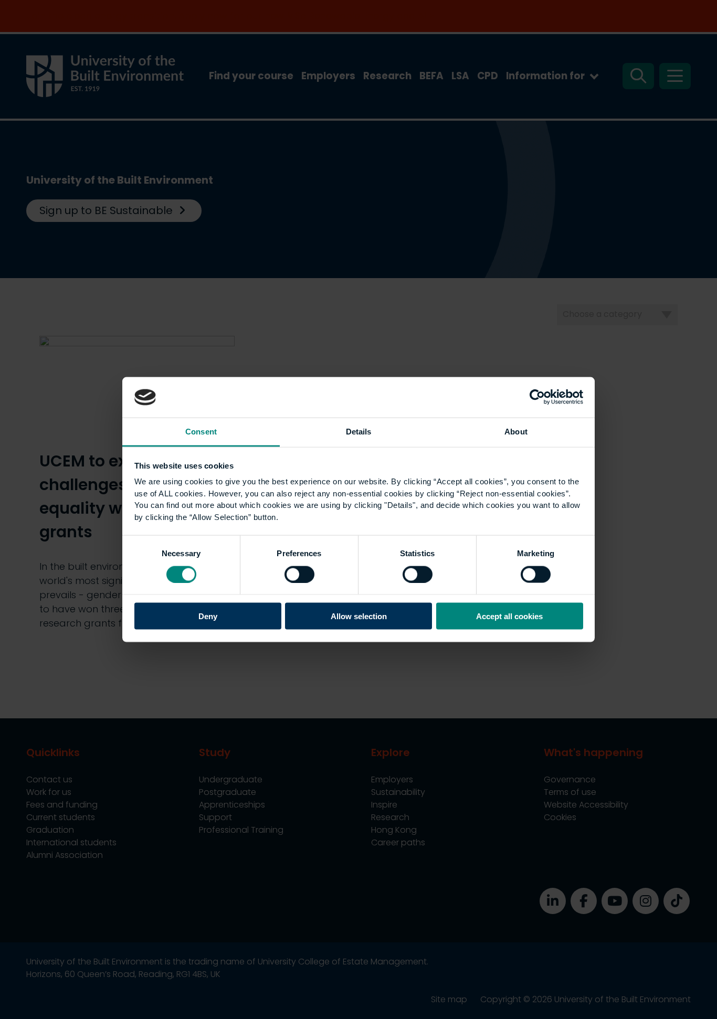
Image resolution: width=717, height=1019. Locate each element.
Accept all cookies (509, 616)
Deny (207, 616)
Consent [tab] (201, 431)
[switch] (299, 574)
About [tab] (516, 431)
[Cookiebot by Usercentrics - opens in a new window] (537, 397)
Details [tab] (359, 431)
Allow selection (359, 616)
